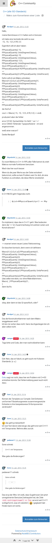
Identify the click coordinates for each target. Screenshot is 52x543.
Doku (4, 377)
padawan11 (11, 440)
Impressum (32, 531)
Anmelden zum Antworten (36, 148)
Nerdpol (10, 27)
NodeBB (25, 534)
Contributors (35, 534)
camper (10, 338)
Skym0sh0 (11, 157)
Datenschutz (20, 531)
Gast (9, 394)
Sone (9, 190)
